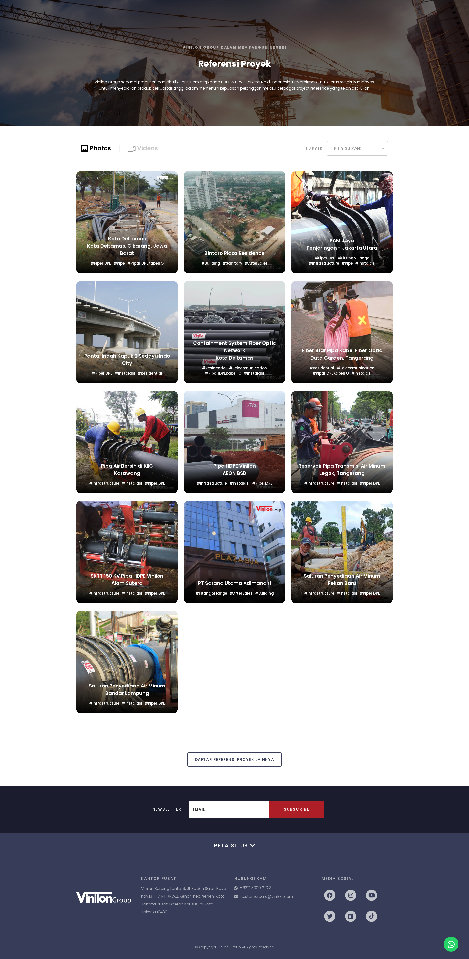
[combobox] (357, 148)
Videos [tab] (147, 148)
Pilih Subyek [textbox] (348, 148)
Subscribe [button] (296, 809)
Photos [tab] (99, 148)
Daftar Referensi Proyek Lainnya (234, 759)
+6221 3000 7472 (255, 888)
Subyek (314, 148)
